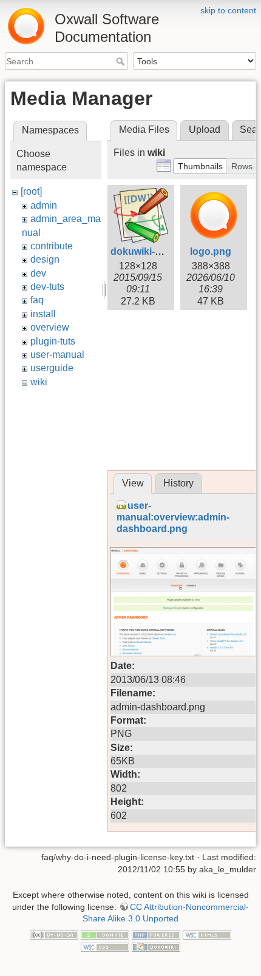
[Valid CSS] (105, 946)
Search (121, 61)
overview (49, 327)
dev (38, 273)
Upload (204, 129)
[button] (200, 166)
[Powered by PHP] (156, 935)
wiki (38, 382)
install (43, 314)
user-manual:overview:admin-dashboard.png (173, 517)
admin (43, 205)
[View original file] (183, 601)
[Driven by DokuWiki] (156, 946)
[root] (31, 191)
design (44, 259)
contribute (51, 246)
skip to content (228, 10)
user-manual (57, 354)
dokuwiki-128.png (151, 251)
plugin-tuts (52, 341)
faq (37, 300)
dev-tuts (47, 286)
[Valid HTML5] (207, 935)
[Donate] (105, 935)
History (178, 483)
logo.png (210, 251)
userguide (51, 368)
